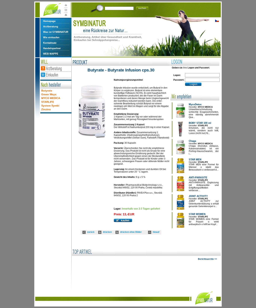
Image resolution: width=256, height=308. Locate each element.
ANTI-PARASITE (198, 177)
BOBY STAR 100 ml (200, 123)
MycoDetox (195, 104)
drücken (107, 232)
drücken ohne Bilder (131, 232)
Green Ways (48, 94)
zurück (90, 232)
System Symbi (50, 105)
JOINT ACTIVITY (198, 196)
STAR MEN (195, 159)
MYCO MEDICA (50, 98)
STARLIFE (47, 101)
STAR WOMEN (197, 214)
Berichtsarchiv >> (207, 259)
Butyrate (46, 90)
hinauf (156, 232)
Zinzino (46, 109)
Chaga (192, 141)
